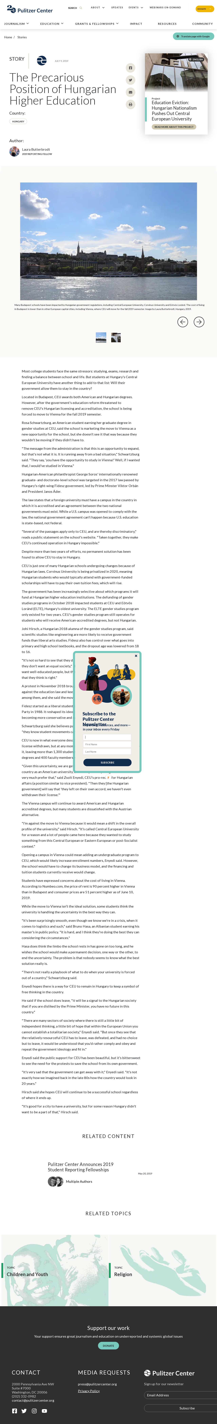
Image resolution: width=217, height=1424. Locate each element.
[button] (107, 719)
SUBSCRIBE (107, 762)
